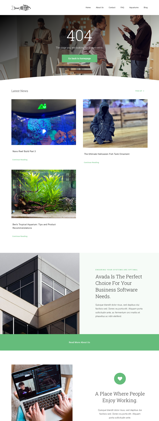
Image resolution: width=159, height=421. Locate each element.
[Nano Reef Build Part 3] (43, 122)
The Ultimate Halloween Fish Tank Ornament (107, 154)
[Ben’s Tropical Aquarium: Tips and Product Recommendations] (43, 194)
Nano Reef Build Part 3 (24, 151)
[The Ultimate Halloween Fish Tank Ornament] (115, 123)
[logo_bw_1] (21, 5)
